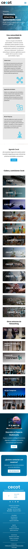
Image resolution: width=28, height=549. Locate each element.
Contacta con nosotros (14, 505)
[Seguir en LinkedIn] (10, 502)
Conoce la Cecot (14, 540)
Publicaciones (14, 519)
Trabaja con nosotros (14, 528)
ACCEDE (14, 446)
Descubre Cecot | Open (14, 536)
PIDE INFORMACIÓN (14, 471)
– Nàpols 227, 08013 (14, 511)
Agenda (14, 525)
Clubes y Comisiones (14, 538)
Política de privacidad (10, 545)
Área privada (14, 527)
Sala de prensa (14, 517)
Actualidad (14, 515)
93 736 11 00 (15, 507)
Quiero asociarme (14, 530)
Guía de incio (14, 535)
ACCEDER (14, 160)
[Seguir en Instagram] (15, 502)
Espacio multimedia (14, 520)
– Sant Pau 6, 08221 (14, 509)
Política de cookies (19, 545)
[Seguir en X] (13, 502)
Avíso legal (14, 547)
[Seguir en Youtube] (18, 502)
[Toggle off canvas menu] (20, 2)
